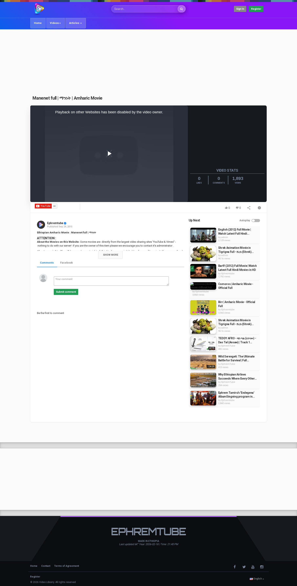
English (257, 578)
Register (256, 8)
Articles (74, 22)
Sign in (240, 8)
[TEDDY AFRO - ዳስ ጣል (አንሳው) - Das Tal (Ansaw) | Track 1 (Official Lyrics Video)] (203, 343)
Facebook (66, 262)
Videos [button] (54, 22)
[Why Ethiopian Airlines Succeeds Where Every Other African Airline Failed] (203, 380)
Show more (110, 254)
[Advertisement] (148, 60)
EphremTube (228, 346)
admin (224, 237)
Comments (47, 262)
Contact (45, 566)
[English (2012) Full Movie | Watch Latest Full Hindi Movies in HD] (203, 235)
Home (38, 22)
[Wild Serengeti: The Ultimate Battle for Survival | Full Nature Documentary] (203, 362)
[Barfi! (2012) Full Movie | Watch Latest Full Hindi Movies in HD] (203, 271)
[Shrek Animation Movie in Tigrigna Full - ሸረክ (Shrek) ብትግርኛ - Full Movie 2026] (203, 253)
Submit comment (66, 291)
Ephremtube (55, 223)
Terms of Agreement (66, 566)
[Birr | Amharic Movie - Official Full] (203, 307)
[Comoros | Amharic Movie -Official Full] (203, 286)
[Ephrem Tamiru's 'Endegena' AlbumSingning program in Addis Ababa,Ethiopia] (203, 398)
